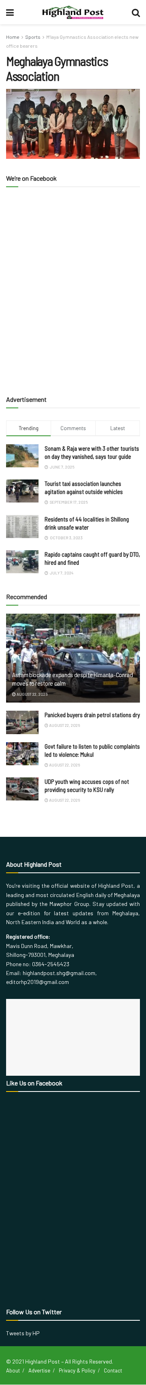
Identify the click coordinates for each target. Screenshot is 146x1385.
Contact (113, 1370)
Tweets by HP (23, 1333)
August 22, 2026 (31, 694)
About (13, 1370)
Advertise (39, 1370)
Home (12, 37)
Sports (33, 37)
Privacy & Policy (77, 1370)
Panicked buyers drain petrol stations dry (92, 714)
